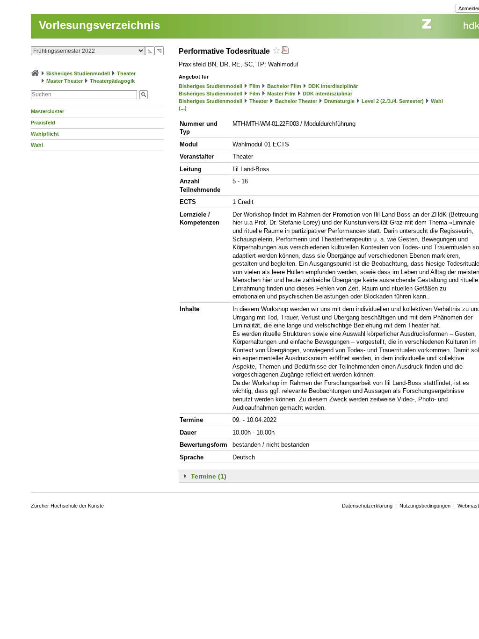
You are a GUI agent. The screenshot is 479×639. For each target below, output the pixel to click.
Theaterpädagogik (112, 81)
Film (254, 86)
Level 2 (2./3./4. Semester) (393, 101)
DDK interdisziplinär (333, 86)
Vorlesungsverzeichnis (99, 25)
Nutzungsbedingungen (424, 505)
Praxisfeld (43, 122)
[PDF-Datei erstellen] (285, 51)
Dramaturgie (339, 101)
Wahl (37, 145)
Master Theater (64, 81)
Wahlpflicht (45, 134)
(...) (183, 108)
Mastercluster (47, 111)
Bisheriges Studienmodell (78, 73)
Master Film (281, 93)
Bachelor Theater (296, 101)
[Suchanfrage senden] (143, 94)
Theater (126, 73)
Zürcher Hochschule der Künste (67, 505)
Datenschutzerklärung (367, 505)
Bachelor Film (284, 86)
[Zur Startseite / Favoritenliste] (35, 73)
